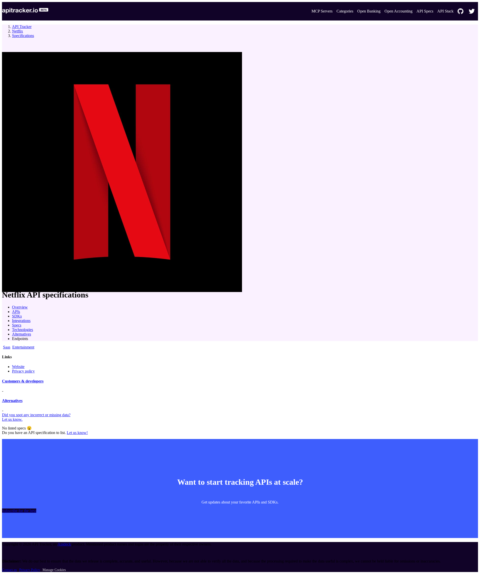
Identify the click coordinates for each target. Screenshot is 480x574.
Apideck (64, 544)
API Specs (424, 11)
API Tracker (22, 26)
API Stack (445, 11)
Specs (16, 325)
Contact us (9, 570)
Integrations (21, 320)
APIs (16, 312)
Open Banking (368, 11)
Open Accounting (398, 11)
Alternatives (21, 334)
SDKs (17, 316)
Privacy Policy (29, 570)
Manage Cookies (54, 570)
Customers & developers (23, 381)
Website (18, 366)
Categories (344, 11)
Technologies (22, 330)
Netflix (17, 31)
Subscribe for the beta (19, 510)
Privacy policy (23, 371)
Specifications (23, 36)
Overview (20, 307)
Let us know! (77, 432)
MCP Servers (322, 11)
